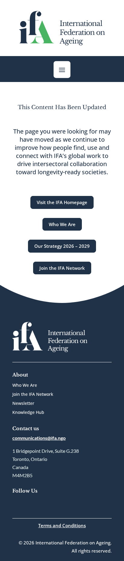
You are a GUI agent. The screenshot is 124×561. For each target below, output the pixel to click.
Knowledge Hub (28, 412)
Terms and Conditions (62, 525)
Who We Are (62, 224)
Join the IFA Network (62, 268)
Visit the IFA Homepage (62, 202)
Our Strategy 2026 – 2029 (62, 246)
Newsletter (23, 403)
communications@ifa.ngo (39, 438)
